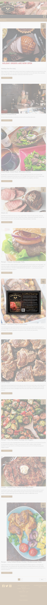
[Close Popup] (40, 291)
